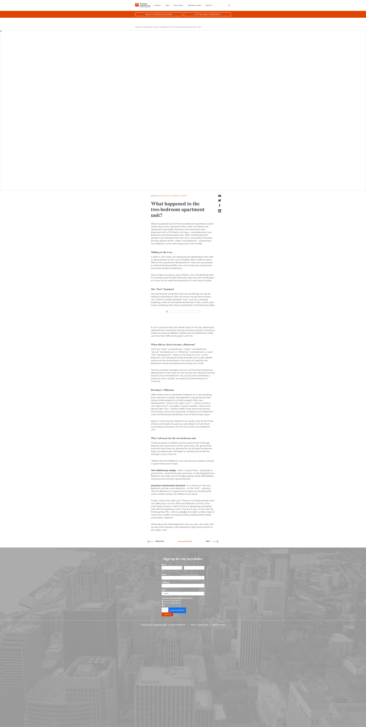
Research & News (194, 5)
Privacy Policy (218, 625)
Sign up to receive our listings (158, 14)
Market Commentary (144, 27)
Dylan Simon (165, 196)
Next (208, 541)
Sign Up (167, 614)
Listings (157, 5)
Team (167, 5)
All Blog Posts (185, 541)
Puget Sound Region (172, 600)
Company (166, 582)
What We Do (178, 5)
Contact (208, 5)
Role (164, 590)
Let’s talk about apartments (207, 14)
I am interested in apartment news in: (177, 598)
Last (185, 571)
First (163, 571)
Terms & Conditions (199, 625)
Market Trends (179, 196)
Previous (159, 541)
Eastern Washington (172, 603)
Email (164, 574)
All (165, 605)
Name (165, 565)
